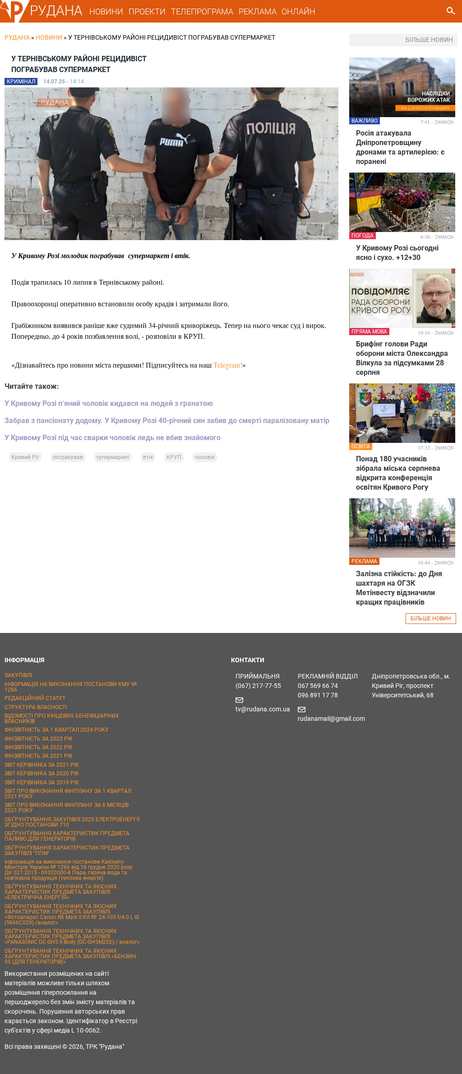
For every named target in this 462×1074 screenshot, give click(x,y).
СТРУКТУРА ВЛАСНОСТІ (36, 707)
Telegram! (227, 364)
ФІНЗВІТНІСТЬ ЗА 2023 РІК (39, 739)
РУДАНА (56, 10)
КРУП (173, 457)
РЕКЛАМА (258, 11)
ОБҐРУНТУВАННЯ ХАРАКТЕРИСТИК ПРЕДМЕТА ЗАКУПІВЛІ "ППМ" (67, 850)
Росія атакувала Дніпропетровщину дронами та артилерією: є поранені (400, 147)
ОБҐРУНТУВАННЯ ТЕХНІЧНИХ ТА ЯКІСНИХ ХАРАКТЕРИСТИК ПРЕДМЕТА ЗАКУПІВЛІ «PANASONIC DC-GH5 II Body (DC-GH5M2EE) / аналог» (72, 936)
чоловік (205, 457)
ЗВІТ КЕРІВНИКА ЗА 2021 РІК (42, 765)
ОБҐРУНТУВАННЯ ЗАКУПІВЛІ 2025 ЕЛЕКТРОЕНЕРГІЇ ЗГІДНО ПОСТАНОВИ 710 (72, 822)
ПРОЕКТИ (147, 11)
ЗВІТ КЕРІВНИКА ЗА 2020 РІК (42, 773)
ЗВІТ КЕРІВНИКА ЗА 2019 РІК (42, 782)
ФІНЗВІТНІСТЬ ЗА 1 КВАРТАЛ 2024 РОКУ (57, 730)
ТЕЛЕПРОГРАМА (202, 11)
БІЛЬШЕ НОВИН (431, 618)
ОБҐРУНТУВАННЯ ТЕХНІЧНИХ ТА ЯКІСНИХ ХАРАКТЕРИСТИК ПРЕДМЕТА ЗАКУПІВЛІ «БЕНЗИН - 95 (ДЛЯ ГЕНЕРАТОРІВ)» (72, 956)
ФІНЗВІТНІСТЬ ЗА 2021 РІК (39, 756)
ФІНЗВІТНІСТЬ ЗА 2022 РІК (39, 747)
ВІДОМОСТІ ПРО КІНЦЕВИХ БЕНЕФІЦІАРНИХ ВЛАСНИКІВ (62, 718)
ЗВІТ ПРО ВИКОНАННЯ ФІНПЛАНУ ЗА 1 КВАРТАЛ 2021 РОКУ (68, 794)
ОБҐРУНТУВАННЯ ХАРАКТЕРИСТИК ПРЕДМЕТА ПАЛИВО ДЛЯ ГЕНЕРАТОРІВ (67, 836)
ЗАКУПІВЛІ (18, 675)
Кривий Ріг (25, 457)
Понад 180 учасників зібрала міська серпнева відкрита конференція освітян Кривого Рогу (398, 473)
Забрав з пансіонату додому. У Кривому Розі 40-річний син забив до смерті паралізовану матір (167, 420)
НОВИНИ (106, 11)
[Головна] (15, 21)
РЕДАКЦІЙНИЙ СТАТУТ (35, 698)
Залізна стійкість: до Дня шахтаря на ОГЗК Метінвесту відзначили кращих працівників (399, 587)
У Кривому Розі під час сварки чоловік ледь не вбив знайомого (113, 437)
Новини (49, 37)
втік (148, 457)
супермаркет (113, 457)
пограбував (68, 457)
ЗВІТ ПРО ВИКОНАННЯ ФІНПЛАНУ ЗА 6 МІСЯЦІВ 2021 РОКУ (67, 808)
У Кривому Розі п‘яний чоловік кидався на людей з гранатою (109, 403)
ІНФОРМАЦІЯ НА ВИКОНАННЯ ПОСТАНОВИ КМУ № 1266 (71, 687)
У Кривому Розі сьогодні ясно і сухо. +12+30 (397, 253)
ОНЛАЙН (298, 11)
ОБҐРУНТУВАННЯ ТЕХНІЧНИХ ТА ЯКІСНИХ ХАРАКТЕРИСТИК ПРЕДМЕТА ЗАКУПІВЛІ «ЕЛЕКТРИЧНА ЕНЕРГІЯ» (61, 892)
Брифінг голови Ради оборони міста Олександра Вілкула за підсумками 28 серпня (402, 358)
